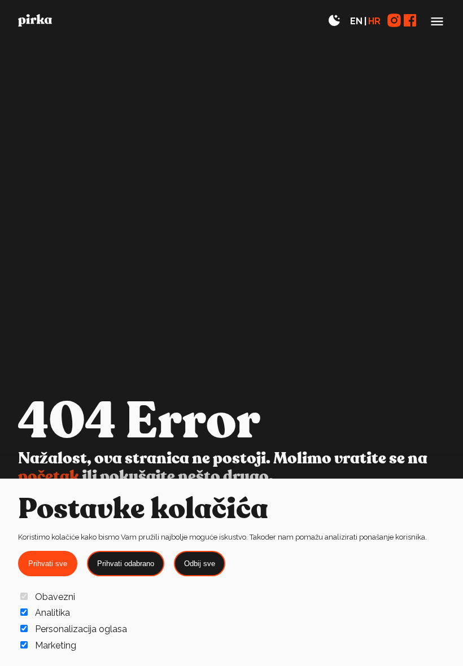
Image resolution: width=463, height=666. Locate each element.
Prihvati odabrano (125, 563)
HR (374, 21)
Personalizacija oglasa (81, 629)
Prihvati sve (47, 563)
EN (356, 21)
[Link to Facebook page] (410, 21)
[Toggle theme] (334, 21)
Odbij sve (199, 563)
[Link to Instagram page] (394, 21)
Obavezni (55, 596)
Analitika (52, 612)
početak (48, 476)
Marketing (55, 645)
